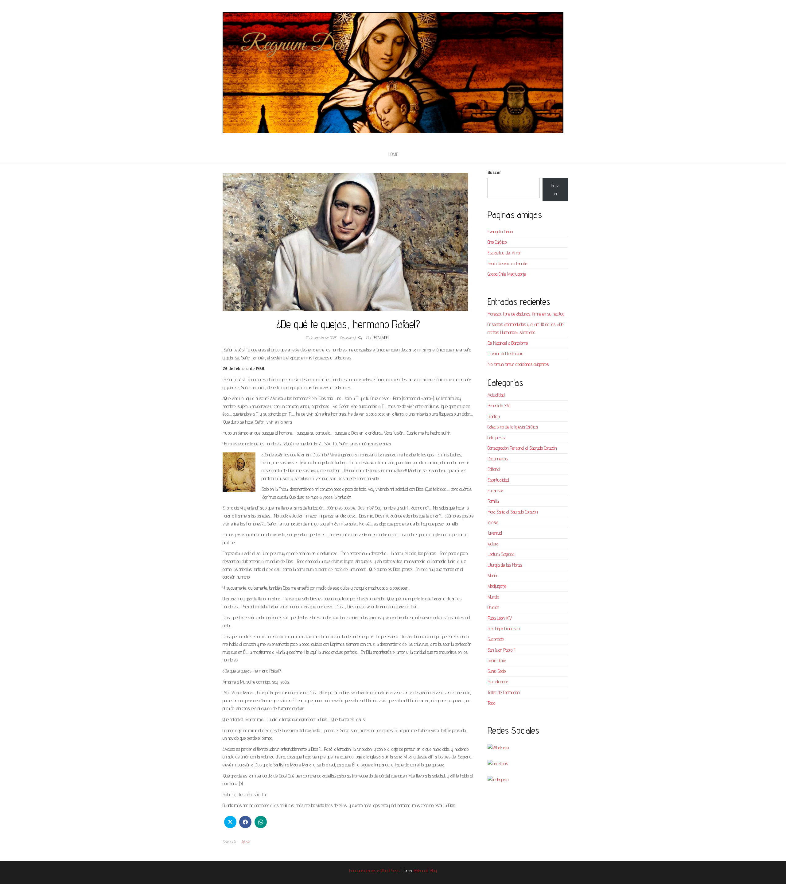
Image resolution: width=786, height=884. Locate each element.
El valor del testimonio (505, 353)
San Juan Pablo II (502, 650)
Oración (493, 607)
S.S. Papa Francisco (503, 628)
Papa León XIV (500, 618)
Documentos (498, 459)
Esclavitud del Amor (504, 253)
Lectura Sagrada (501, 554)
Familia (493, 501)
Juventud (495, 533)
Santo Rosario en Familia (507, 263)
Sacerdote (496, 639)
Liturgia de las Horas (505, 565)
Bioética (494, 416)
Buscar (494, 172)
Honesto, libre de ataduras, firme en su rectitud (526, 314)
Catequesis (496, 437)
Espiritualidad (498, 480)
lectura (493, 544)
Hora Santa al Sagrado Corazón (513, 512)
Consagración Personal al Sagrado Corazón (522, 448)
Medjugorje (497, 586)
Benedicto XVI (499, 406)
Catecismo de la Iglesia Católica (513, 427)
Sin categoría (498, 681)
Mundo (493, 597)
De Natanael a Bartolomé (508, 343)
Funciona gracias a (364, 871)
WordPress (389, 871)
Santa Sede (497, 671)
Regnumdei (380, 337)
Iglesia (245, 841)
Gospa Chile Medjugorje (507, 274)
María (492, 575)
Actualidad (496, 395)
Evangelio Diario (500, 232)
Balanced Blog (425, 871)
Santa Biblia (497, 660)
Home (393, 154)
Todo (491, 703)
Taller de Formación (503, 692)
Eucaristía (495, 491)
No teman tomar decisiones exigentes (518, 364)
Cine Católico (497, 242)
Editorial (494, 469)
